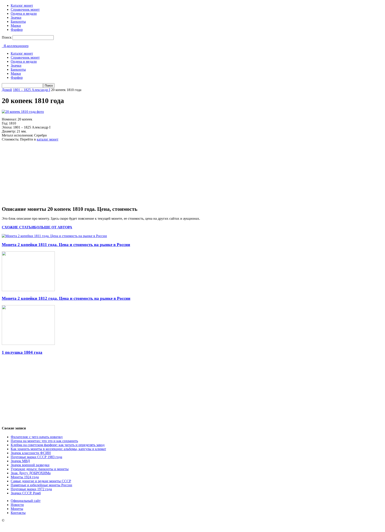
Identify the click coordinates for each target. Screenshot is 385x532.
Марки (16, 25)
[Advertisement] (35, 173)
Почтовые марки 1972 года (31, 489)
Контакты (18, 513)
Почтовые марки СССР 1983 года (36, 457)
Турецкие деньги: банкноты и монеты (40, 469)
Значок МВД (20, 461)
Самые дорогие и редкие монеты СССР (41, 481)
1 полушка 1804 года (22, 352)
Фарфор (17, 29)
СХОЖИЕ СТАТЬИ (18, 227)
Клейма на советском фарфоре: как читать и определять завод (57, 445)
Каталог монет (22, 5)
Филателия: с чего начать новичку (37, 437)
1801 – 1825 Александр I (31, 90)
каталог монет (47, 139)
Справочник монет (25, 9)
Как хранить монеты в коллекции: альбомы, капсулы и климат (58, 449)
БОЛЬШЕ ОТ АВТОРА (53, 227)
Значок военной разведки (30, 465)
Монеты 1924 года (25, 477)
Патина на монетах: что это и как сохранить (44, 441)
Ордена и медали (24, 13)
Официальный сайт (26, 501)
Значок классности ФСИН (31, 453)
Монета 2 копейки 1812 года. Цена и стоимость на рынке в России (66, 298)
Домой (7, 90)
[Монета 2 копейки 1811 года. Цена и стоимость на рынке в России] (54, 236)
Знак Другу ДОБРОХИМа (31, 473)
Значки (16, 17)
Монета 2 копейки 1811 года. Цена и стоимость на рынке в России (66, 244)
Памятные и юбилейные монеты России (41, 485)
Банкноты (18, 21)
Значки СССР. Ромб (26, 493)
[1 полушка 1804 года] (28, 344)
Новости (17, 505)
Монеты (17, 509)
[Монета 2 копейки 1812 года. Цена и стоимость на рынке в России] (28, 290)
